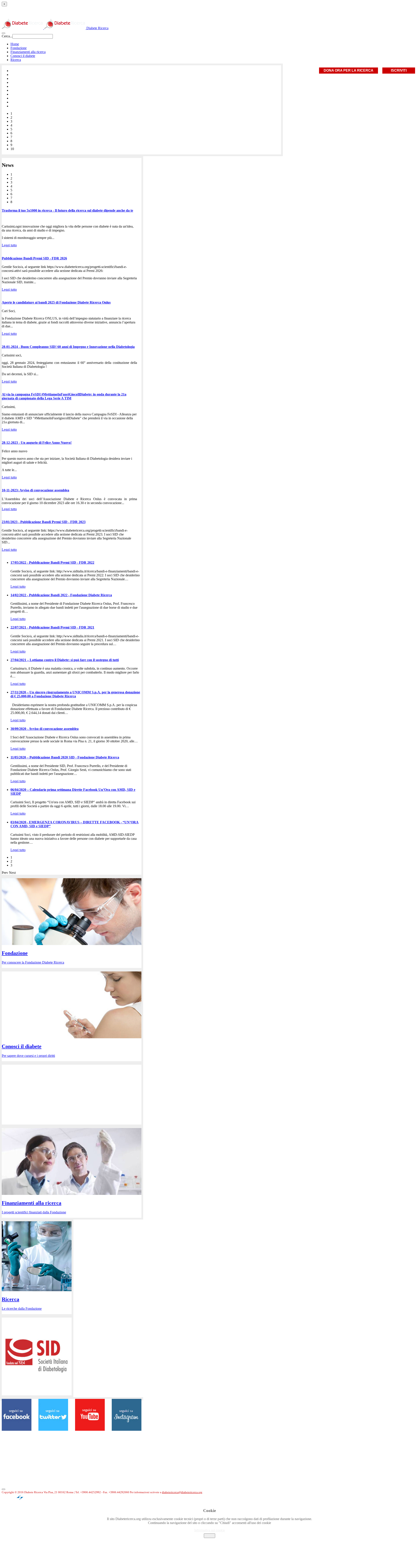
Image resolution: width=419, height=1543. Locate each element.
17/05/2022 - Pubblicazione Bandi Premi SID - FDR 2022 (52, 562)
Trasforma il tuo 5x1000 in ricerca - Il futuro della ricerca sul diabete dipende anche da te (67, 210)
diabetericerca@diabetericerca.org (182, 1492)
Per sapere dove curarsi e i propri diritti (28, 1055)
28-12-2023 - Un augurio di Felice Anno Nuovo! (37, 442)
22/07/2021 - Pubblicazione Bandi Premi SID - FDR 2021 (52, 627)
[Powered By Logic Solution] (23, 1500)
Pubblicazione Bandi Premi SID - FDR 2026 (34, 258)
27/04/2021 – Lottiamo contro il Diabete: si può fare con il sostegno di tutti (64, 660)
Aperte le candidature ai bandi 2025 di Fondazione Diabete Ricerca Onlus (56, 302)
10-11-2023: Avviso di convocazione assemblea (35, 490)
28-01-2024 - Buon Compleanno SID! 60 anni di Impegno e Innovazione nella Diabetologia (68, 347)
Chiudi (209, 1535)
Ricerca (15, 60)
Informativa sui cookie (209, 1530)
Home (14, 44)
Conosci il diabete (22, 56)
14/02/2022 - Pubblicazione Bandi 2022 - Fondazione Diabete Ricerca (61, 595)
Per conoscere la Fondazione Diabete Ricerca (33, 962)
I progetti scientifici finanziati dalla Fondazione (34, 1212)
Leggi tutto (9, 245)
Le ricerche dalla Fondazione (22, 1308)
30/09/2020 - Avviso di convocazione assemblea (44, 729)
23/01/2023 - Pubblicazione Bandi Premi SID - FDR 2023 (44, 522)
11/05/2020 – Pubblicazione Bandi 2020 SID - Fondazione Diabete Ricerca (64, 757)
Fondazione (18, 48)
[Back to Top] (3, 1489)
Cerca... (7, 36)
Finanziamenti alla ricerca (28, 52)
